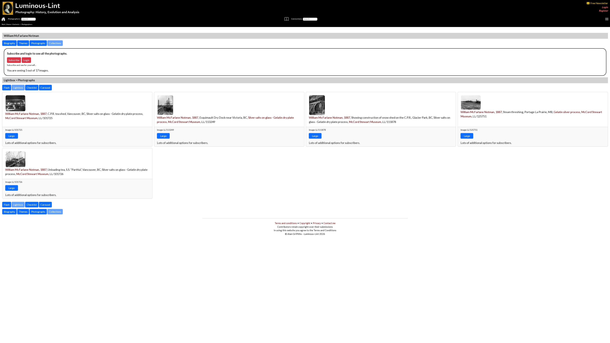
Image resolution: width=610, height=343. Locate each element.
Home (9, 24)
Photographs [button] (38, 43)
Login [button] (26, 60)
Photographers (26, 24)
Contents (16, 24)
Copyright (304, 223)
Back (3, 24)
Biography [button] (9, 43)
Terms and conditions (286, 223)
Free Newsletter (599, 3)
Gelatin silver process (567, 112)
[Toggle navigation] (607, 19)
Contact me (329, 223)
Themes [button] (23, 43)
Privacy (317, 223)
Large (11, 135)
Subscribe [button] (14, 60)
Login (605, 7)
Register (603, 10)
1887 (43, 113)
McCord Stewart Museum (21, 118)
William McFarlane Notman (22, 113)
